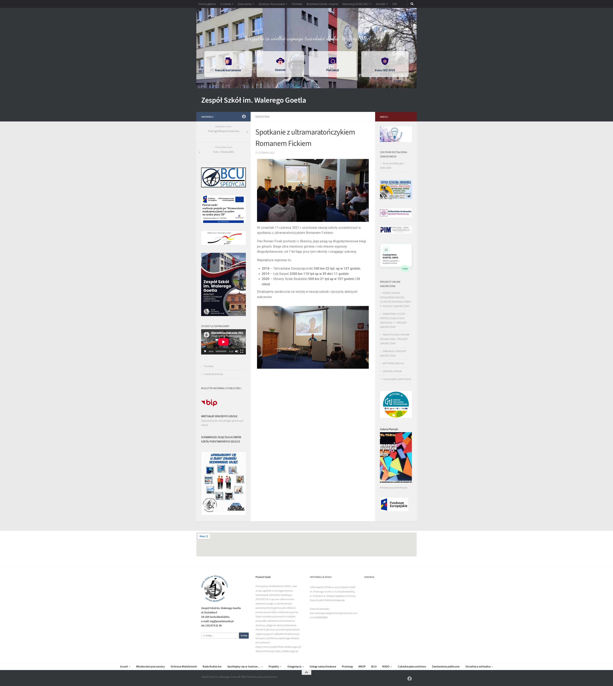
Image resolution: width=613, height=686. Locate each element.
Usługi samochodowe (323, 666)
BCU (374, 666)
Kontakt (380, 4)
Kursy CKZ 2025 (385, 70)
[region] (306, 48)
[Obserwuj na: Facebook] (244, 116)
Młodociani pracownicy (150, 666)
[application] (223, 341)
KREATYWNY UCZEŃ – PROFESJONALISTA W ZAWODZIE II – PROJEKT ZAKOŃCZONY (393, 320)
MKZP (362, 666)
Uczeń (124, 666)
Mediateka (262, 116)
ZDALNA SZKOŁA (392, 371)
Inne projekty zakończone (397, 379)
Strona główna (207, 4)
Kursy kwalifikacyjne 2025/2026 (392, 166)
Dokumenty (245, 4)
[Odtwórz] (205, 351)
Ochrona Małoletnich (184, 666)
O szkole (225, 4)
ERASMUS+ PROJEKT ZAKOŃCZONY (393, 353)
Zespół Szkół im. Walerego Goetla (253, 100)
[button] (306, 14)
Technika (297, 4)
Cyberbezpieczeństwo (412, 666)
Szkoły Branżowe (213, 374)
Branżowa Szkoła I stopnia (322, 4)
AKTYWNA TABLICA (393, 363)
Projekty (274, 666)
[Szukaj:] (219, 636)
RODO (386, 666)
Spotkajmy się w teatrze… (243, 666)
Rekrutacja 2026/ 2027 (355, 4)
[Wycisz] (236, 351)
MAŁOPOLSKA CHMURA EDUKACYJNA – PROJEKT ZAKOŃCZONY (394, 339)
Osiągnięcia (294, 666)
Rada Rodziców (212, 666)
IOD (394, 4)
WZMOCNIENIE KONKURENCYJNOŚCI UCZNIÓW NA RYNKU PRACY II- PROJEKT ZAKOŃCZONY (395, 299)
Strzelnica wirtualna (478, 666)
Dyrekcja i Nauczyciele (272, 4)
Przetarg (347, 666)
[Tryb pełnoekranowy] (241, 351)
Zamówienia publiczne (446, 666)
